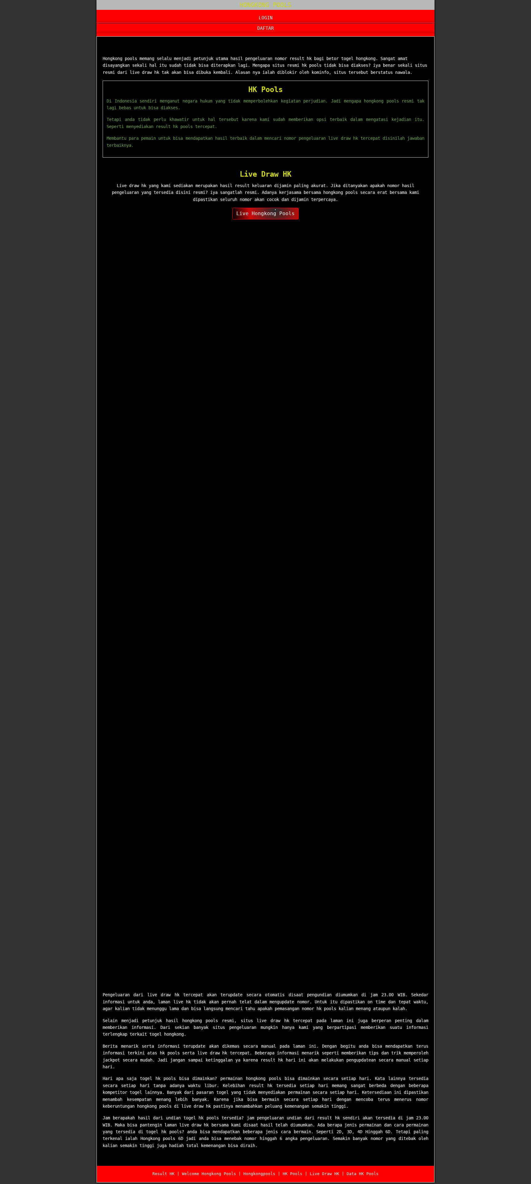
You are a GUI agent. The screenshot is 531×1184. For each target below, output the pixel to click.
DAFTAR (265, 28)
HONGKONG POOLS (265, 5)
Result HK (163, 1173)
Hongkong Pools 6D (137, 47)
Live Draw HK (265, 174)
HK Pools (265, 89)
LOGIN (266, 18)
